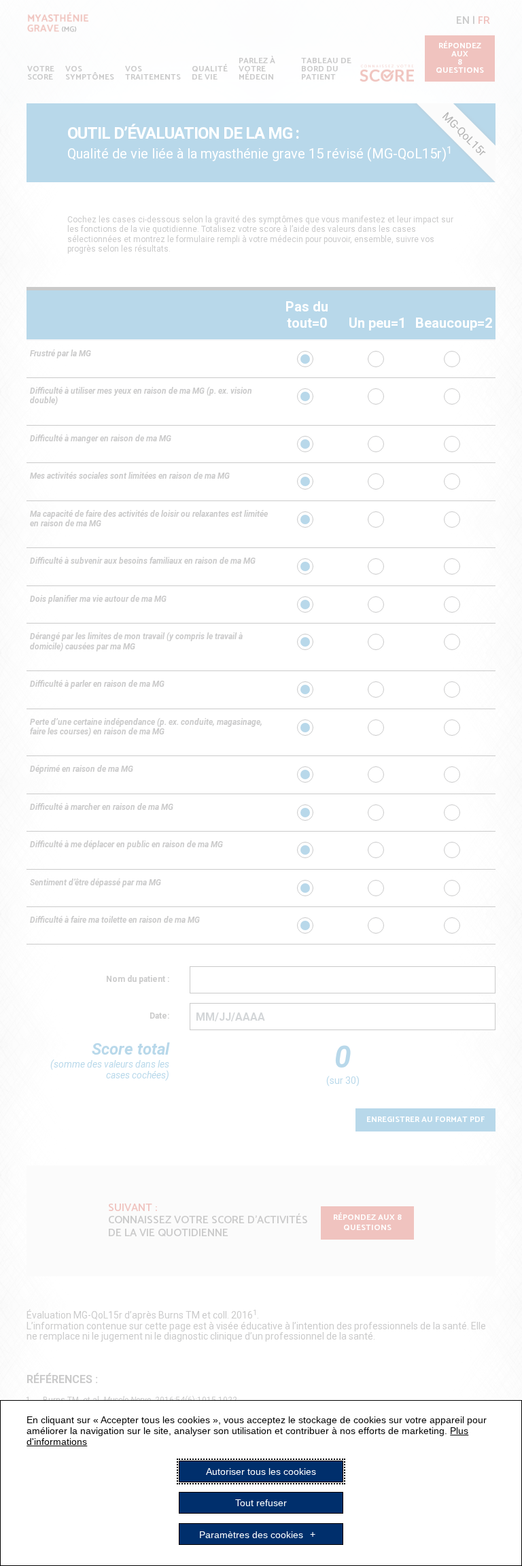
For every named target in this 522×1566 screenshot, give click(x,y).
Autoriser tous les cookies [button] (261, 1471)
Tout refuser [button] (261, 1502)
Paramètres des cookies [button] (251, 1534)
